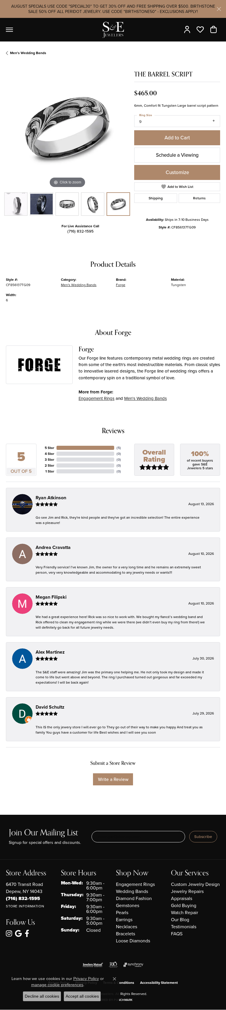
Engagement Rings (96, 398)
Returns (199, 198)
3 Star (49, 459)
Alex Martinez (50, 652)
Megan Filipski (51, 597)
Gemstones (127, 905)
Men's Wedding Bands (28, 52)
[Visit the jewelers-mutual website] (93, 964)
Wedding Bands (132, 891)
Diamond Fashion (134, 898)
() (119, 447)
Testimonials (183, 926)
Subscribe (203, 836)
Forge (120, 284)
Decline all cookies (42, 996)
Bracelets (125, 933)
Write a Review (113, 779)
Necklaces (126, 926)
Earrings (124, 919)
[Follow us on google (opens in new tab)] (18, 933)
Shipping (156, 198)
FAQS (176, 933)
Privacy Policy (86, 978)
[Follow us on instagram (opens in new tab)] (9, 933)
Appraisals (181, 898)
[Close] (218, 9)
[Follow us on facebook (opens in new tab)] (27, 933)
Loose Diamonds (133, 940)
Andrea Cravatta (53, 547)
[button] (188, 30)
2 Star (49, 465)
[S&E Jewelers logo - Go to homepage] (113, 29)
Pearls (122, 912)
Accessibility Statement (159, 982)
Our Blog (180, 919)
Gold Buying (183, 905)
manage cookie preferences (57, 984)
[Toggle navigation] (9, 30)
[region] (67, 128)
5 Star (49, 447)
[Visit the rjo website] (113, 964)
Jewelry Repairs (187, 891)
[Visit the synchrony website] (133, 964)
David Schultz (50, 707)
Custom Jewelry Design (195, 884)
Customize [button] (177, 172)
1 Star (49, 471)
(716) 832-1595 (80, 231)
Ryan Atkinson (51, 497)
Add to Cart (177, 137)
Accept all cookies (82, 996)
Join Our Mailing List (43, 833)
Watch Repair (184, 912)
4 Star (49, 453)
